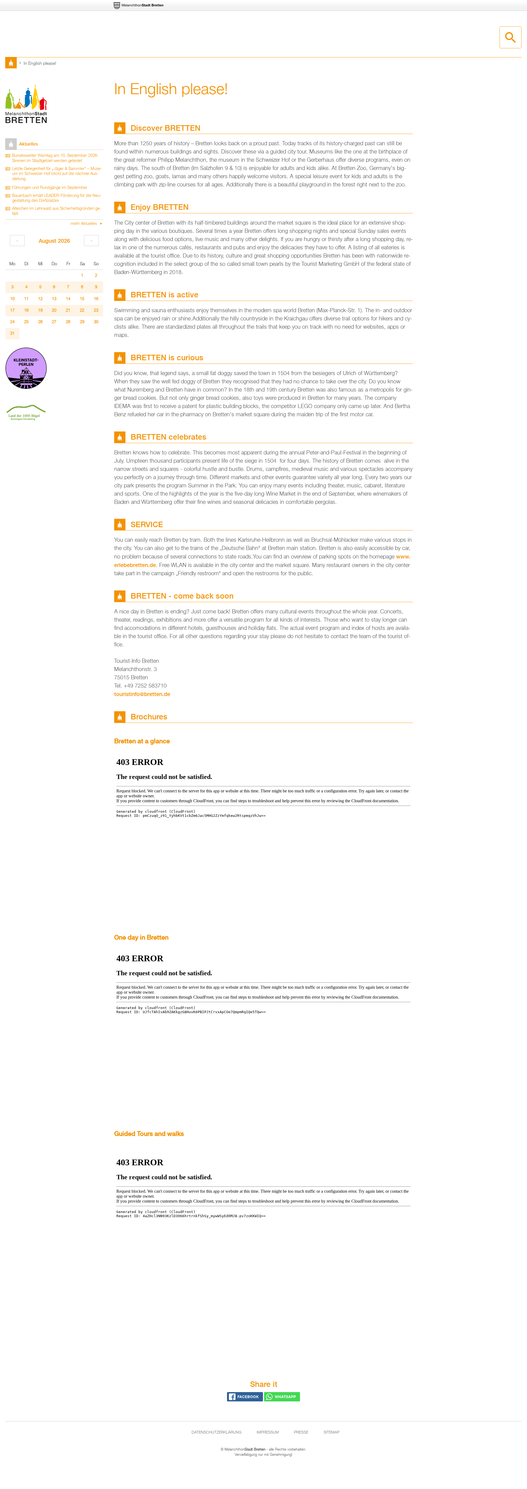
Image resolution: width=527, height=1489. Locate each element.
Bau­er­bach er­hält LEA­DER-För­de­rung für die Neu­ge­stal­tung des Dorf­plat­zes (57, 198)
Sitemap (332, 1432)
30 (96, 322)
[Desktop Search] (511, 37)
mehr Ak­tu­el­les (84, 224)
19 (40, 310)
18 (26, 310)
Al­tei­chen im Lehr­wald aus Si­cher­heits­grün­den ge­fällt (56, 211)
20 (54, 310)
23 (96, 310)
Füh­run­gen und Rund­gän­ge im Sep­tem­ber (49, 188)
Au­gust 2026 (54, 241)
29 (82, 322)
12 (40, 299)
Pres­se (301, 1432)
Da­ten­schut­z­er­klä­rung (216, 1432)
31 (12, 334)
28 (68, 322)
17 (12, 310)
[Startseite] (26, 105)
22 (82, 310)
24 (12, 322)
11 (26, 299)
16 (96, 299)
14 (68, 299)
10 (12, 299)
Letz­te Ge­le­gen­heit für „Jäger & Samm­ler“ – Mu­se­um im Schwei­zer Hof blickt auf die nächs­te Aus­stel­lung (57, 174)
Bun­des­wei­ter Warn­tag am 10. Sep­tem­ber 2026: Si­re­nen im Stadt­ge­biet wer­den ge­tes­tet (55, 158)
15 (82, 299)
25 (26, 322)
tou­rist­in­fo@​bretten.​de (142, 694)
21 (68, 310)
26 (40, 322)
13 (54, 299)
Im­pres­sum (268, 1432)
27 (54, 322)
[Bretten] (139, 5)
